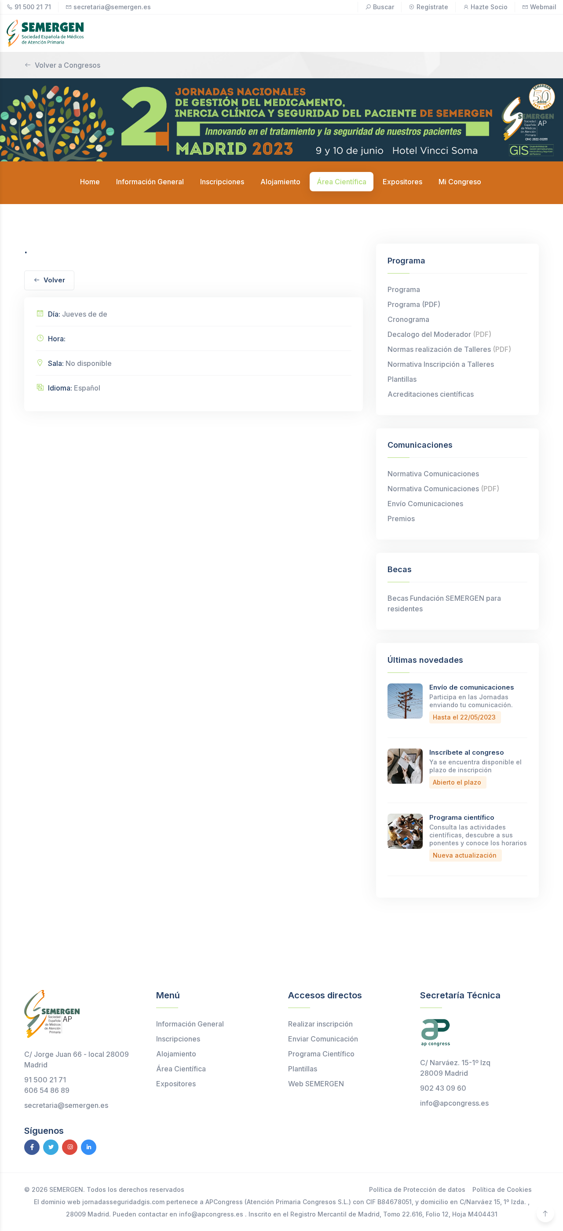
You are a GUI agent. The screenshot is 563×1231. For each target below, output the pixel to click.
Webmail (543, 7)
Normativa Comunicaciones (433, 473)
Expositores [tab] (402, 181)
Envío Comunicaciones (425, 503)
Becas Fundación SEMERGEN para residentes (444, 603)
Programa (404, 289)
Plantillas (402, 379)
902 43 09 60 (443, 1088)
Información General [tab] (150, 181)
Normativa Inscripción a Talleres (441, 364)
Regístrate (432, 7)
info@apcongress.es (454, 1103)
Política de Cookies (502, 1189)
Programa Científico (321, 1053)
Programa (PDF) (414, 304)
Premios (401, 518)
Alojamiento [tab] (280, 181)
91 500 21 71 (33, 7)
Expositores (176, 1083)
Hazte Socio (489, 7)
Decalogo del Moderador (439, 334)
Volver (54, 280)
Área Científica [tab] (341, 181)
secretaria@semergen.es (112, 7)
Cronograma (408, 319)
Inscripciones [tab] (222, 181)
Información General (190, 1023)
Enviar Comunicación (323, 1038)
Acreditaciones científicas (431, 394)
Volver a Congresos (67, 65)
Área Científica (181, 1068)
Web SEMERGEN (316, 1083)
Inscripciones (178, 1038)
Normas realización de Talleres (449, 349)
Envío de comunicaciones (471, 687)
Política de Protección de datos (417, 1189)
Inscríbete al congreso (466, 752)
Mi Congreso (460, 181)
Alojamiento (176, 1053)
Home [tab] (90, 181)
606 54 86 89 (46, 1090)
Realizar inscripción (320, 1023)
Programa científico (461, 817)
